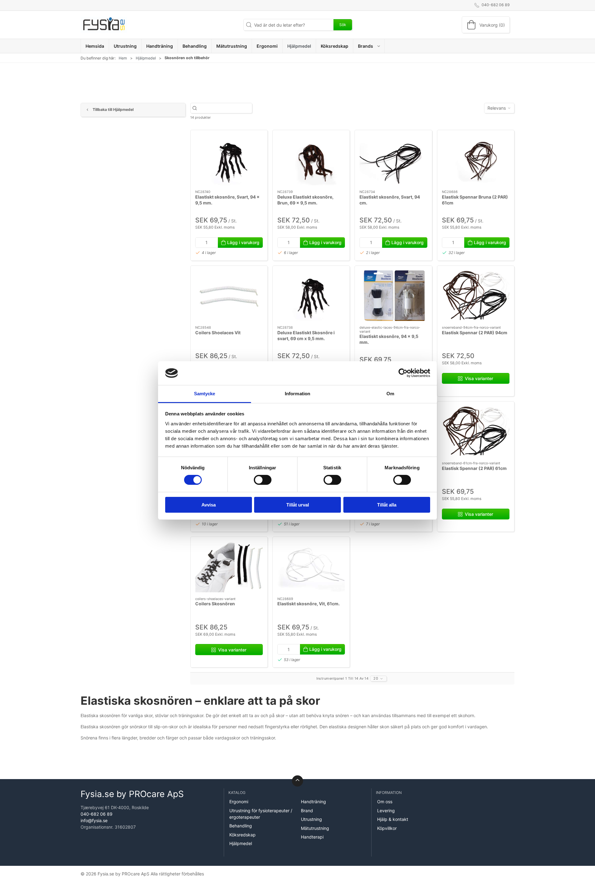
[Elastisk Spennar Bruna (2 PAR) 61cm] (475, 160)
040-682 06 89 (96, 814)
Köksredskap (242, 834)
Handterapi (312, 836)
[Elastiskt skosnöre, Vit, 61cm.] (311, 566)
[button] (369, 46)
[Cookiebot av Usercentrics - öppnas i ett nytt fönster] (403, 373)
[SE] (104, 24)
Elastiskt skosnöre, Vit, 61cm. (308, 603)
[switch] (262, 480)
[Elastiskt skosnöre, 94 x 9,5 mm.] (393, 295)
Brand (307, 810)
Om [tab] (390, 393)
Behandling (240, 825)
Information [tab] (297, 393)
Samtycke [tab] (204, 393)
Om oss (384, 801)
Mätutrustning (315, 828)
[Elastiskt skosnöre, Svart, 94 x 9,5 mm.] (229, 160)
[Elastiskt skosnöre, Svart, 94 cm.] (393, 160)
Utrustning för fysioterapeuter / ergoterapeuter (260, 814)
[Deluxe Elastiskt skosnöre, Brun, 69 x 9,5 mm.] (311, 160)
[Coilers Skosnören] (229, 566)
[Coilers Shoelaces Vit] (229, 295)
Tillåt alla (386, 504)
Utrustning (311, 819)
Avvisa (208, 504)
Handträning (313, 801)
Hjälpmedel (146, 58)
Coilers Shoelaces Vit (217, 332)
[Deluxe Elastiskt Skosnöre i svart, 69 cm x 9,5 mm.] (311, 295)
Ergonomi (238, 801)
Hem (123, 58)
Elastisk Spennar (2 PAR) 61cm (474, 468)
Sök (342, 24)
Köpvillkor (387, 828)
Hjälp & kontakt (392, 819)
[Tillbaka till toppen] (297, 781)
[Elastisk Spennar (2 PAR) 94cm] (475, 295)
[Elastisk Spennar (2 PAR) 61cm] (475, 431)
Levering (386, 810)
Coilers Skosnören (215, 603)
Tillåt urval (297, 504)
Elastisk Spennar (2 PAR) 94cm (474, 332)
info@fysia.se (94, 820)
